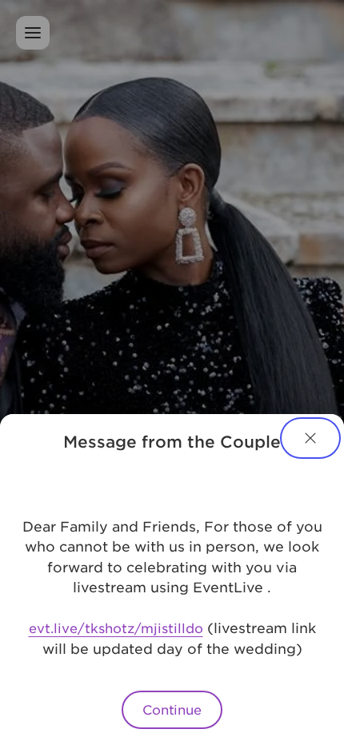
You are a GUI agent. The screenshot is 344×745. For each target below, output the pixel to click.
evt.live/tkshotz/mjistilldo (116, 627)
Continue (172, 709)
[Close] (310, 438)
